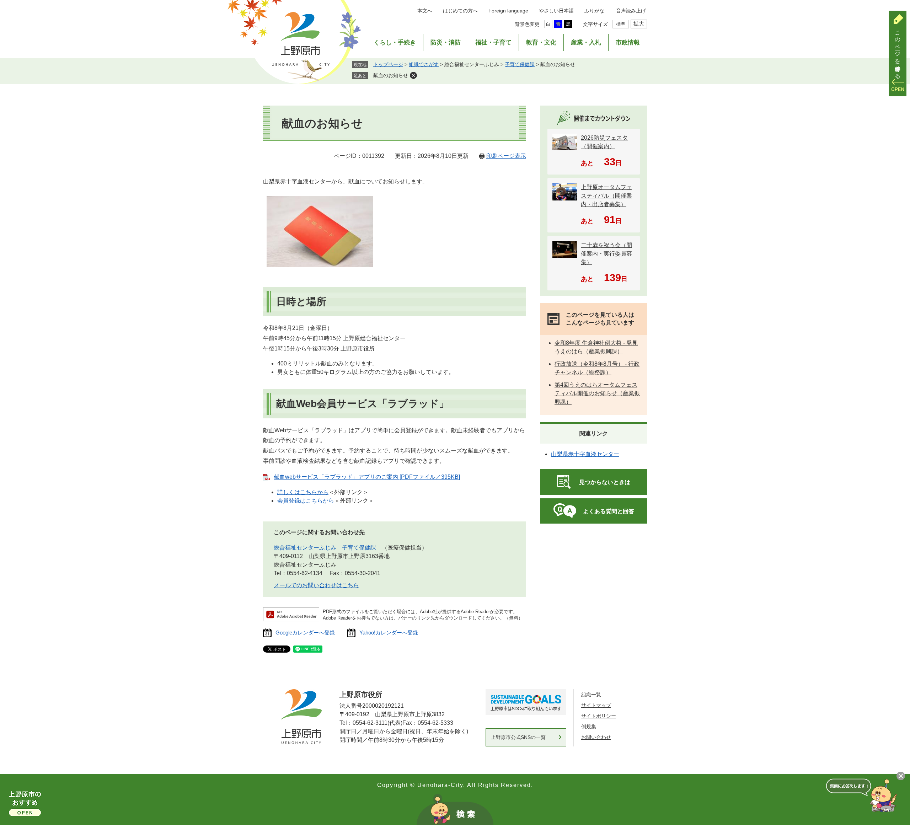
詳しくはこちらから (302, 492)
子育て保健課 (520, 64)
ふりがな (594, 11)
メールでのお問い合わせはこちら (316, 585)
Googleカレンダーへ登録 (305, 633)
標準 (620, 24)
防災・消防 (445, 42)
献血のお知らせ (390, 75)
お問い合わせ (596, 737)
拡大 (638, 24)
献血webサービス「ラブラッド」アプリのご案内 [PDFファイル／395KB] (367, 477)
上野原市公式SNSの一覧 (518, 737)
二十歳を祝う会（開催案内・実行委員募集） (606, 253)
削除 (413, 75)
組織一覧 (591, 694)
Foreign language (508, 11)
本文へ (424, 11)
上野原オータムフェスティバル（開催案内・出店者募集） (606, 195)
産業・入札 (586, 42)
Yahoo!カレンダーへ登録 (388, 633)
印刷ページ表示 (506, 156)
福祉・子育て (493, 42)
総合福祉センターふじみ (305, 548)
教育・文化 (541, 42)
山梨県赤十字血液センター (585, 454)
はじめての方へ (460, 11)
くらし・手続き (395, 42)
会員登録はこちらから (305, 501)
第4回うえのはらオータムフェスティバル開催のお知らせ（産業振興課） (597, 393)
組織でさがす (424, 64)
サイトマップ (596, 705)
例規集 (588, 726)
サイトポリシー (598, 716)
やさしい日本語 (556, 11)
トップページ (388, 64)
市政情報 (628, 42)
